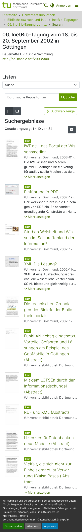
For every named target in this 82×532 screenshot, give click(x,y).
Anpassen (50, 526)
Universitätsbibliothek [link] (38, 15)
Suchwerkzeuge (62, 111)
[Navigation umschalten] (77, 5)
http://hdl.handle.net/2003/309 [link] (25, 59)
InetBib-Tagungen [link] (65, 20)
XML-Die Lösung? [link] (40, 264)
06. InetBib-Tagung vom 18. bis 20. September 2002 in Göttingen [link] (27, 24)
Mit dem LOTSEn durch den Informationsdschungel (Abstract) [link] (50, 386)
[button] (23, 5)
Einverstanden (13, 526)
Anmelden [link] (63, 5)
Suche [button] (69, 97)
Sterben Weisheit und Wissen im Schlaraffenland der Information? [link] (49, 237)
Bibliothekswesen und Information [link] (27, 20)
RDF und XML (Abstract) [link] (46, 412)
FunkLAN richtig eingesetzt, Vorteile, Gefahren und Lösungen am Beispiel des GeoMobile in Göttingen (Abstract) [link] (50, 348)
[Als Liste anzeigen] (9, 111)
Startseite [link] (9, 15)
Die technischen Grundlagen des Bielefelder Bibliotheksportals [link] (48, 309)
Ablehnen (32, 526)
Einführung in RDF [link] (41, 191)
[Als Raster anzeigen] (17, 111)
